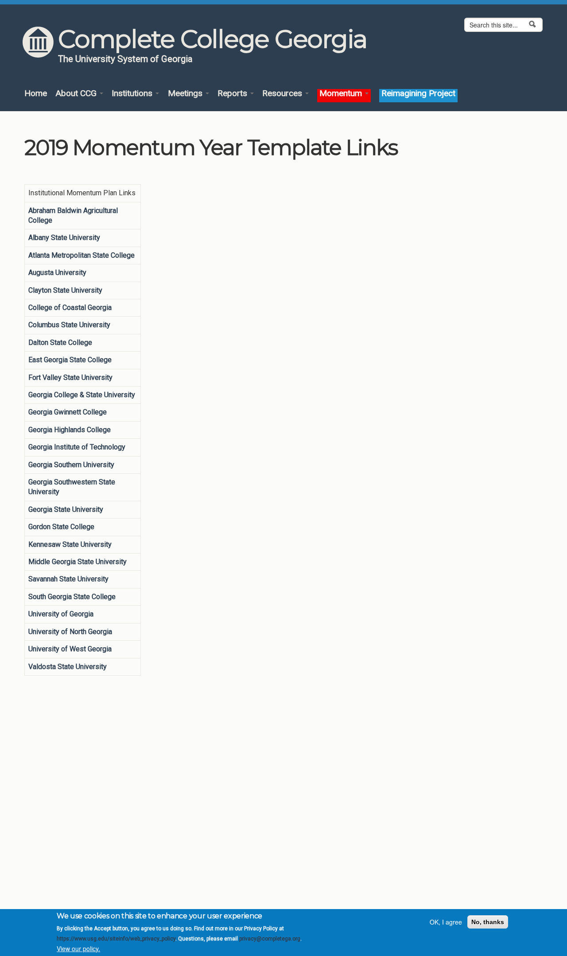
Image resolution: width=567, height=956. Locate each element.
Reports (233, 93)
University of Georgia (60, 614)
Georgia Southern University (71, 465)
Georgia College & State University (81, 395)
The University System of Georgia (125, 59)
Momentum (341, 93)
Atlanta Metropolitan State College (81, 255)
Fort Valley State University (70, 377)
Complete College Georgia (212, 39)
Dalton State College (60, 342)
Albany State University (64, 237)
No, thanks (487, 921)
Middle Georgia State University (77, 561)
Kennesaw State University (70, 544)
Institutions (133, 93)
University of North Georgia (70, 631)
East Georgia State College (70, 360)
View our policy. (78, 948)
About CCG (77, 93)
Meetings (186, 93)
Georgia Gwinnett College (67, 412)
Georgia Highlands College (69, 430)
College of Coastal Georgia (70, 307)
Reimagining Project (418, 93)
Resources (283, 93)
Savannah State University (68, 579)
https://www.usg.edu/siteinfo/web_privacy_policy (116, 939)
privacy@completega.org (269, 939)
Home (35, 93)
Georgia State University (65, 509)
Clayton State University (65, 290)
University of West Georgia (70, 649)
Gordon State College (61, 527)
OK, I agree (446, 921)
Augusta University (57, 272)
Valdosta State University (67, 666)
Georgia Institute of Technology (76, 447)
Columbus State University (69, 325)
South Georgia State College (72, 596)
